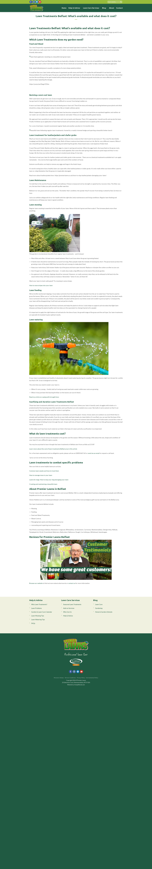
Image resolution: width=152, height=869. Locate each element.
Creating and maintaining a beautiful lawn (43, 484)
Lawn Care (98, 604)
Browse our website (36, 583)
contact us (71, 583)
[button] (76, 560)
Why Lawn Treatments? (39, 604)
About (111, 8)
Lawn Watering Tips (38, 619)
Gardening (98, 608)
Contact (119, 8)
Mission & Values (59, 677)
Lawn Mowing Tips (37, 616)
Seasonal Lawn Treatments (72, 604)
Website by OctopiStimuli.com (76, 685)
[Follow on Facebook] (30, 1)
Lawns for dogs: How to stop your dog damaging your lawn (48, 480)
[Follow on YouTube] (39, 1)
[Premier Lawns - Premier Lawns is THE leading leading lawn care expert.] (36, 8)
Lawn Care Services (91, 8)
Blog (104, 8)
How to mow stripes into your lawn (41, 285)
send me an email (94, 453)
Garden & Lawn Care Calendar (41, 612)
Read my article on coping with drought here (44, 397)
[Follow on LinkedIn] (36, 1)
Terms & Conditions (70, 677)
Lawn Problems (36, 608)
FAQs (33, 623)
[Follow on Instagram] (33, 1)
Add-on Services (68, 608)
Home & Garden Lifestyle (103, 612)
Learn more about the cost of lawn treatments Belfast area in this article (53, 449)
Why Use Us (67, 612)
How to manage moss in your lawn (40, 475)
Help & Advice (74, 8)
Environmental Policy (92, 677)
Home (64, 8)
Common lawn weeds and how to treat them (44, 471)
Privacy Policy (81, 677)
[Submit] (121, 1)
